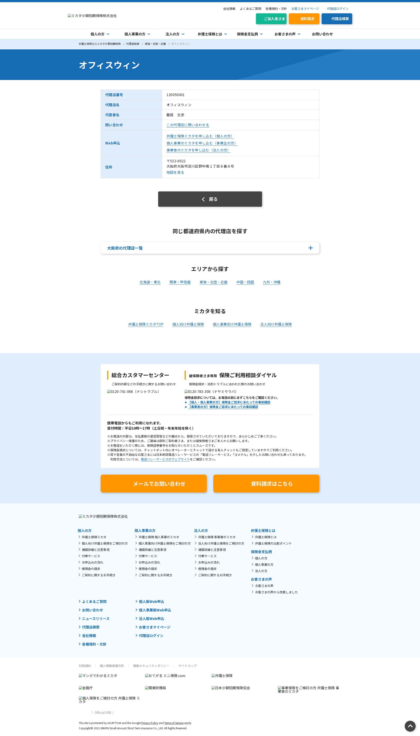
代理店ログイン (337, 8)
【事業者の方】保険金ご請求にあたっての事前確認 (223, 406)
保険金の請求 (91, 568)
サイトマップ (187, 665)
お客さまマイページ (305, 8)
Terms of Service (174, 723)
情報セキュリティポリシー (151, 665)
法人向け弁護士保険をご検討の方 (221, 543)
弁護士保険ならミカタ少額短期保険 (100, 43)
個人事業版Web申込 (155, 610)
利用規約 (85, 665)
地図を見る (175, 172)
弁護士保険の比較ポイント (273, 543)
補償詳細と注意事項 (95, 549)
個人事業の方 (264, 564)
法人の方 (261, 571)
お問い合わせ (322, 33)
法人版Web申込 (151, 618)
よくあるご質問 (250, 8)
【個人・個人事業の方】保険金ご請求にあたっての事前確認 (229, 402)
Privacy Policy (149, 723)
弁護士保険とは (265, 537)
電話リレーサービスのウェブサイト (165, 459)
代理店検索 (132, 43)
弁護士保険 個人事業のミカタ (159, 537)
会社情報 (229, 8)
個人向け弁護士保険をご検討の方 (105, 543)
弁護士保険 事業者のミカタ (217, 537)
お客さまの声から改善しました (276, 592)
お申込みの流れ (92, 562)
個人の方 (261, 558)
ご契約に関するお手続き (99, 575)
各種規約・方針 (276, 8)
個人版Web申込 (151, 601)
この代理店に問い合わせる (187, 124)
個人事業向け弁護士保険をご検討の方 (165, 543)
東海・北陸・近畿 (155, 43)
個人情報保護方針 (112, 665)
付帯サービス (91, 556)
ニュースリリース (96, 618)
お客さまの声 (264, 585)
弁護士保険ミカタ (94, 537)
